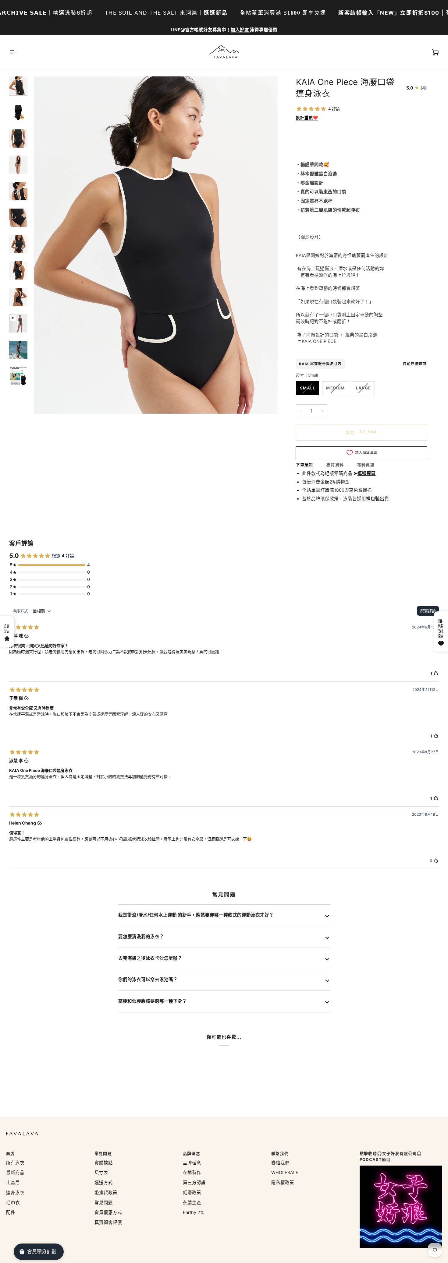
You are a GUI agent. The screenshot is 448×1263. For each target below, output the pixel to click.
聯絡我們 (280, 1163)
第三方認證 (194, 1182)
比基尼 (13, 1182)
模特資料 (335, 464)
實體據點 (103, 1163)
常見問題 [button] (103, 1153)
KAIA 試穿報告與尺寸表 (320, 364)
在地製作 (192, 1172)
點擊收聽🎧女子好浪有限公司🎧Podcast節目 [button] (391, 1156)
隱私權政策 (282, 1182)
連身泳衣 (15, 1192)
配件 (10, 1212)
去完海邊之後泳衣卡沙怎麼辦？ (150, 958)
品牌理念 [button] (191, 1153)
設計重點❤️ (307, 117)
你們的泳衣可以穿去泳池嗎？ (148, 979)
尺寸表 (101, 1172)
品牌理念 (192, 1163)
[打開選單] (18, 52)
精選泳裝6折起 (72, 12)
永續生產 (192, 1202)
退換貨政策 (105, 1192)
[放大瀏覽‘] (45, 402)
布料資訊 (366, 464)
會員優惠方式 (108, 1212)
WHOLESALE (284, 1172)
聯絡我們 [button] (280, 1153)
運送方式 (103, 1182)
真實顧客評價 (108, 1222)
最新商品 (15, 1172)
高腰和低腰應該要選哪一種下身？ (152, 1001)
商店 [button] (10, 1153)
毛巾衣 (13, 1202)
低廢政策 (192, 1192)
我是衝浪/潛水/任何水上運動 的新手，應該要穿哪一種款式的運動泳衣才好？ (196, 915)
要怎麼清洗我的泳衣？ (141, 936)
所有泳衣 (15, 1163)
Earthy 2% (193, 1212)
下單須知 (304, 464)
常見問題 (103, 1202)
